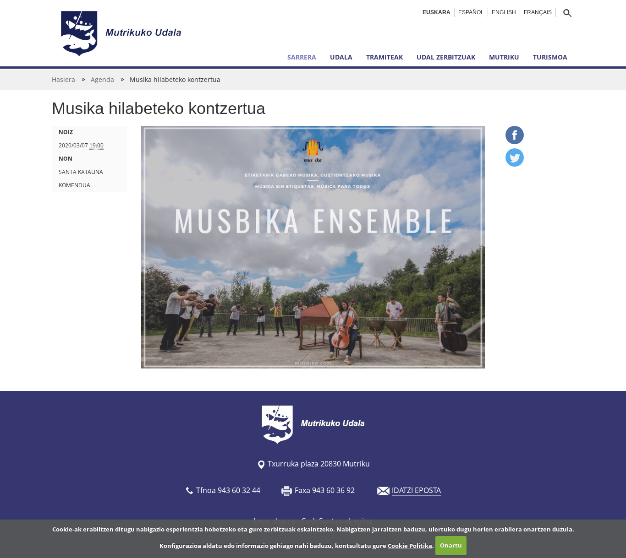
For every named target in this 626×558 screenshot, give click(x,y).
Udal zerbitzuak (446, 57)
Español (471, 12)
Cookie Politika (410, 545)
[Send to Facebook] (514, 141)
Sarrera (301, 57)
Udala (341, 57)
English (504, 12)
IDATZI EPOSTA (416, 490)
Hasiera (63, 79)
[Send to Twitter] (514, 164)
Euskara (436, 12)
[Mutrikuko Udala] (122, 33)
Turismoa (550, 57)
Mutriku (504, 57)
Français (538, 12)
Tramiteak (384, 57)
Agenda (102, 79)
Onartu (451, 545)
